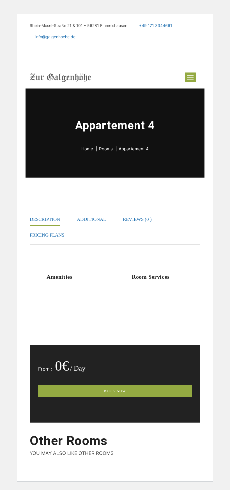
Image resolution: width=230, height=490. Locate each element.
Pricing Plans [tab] (47, 235)
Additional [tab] (91, 219)
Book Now (115, 391)
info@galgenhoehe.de (54, 36)
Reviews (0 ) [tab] (137, 219)
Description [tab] (45, 219)
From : (45, 369)
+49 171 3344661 (155, 25)
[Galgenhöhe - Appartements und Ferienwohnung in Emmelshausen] (60, 77)
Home (87, 148)
